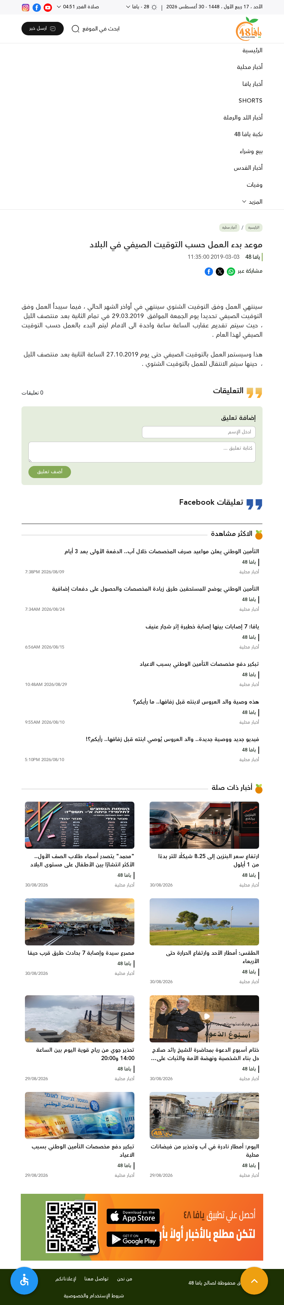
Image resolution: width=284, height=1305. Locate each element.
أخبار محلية (250, 67)
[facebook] (37, 7)
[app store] (133, 1216)
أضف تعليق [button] (49, 472)
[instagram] (25, 7)
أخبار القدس (248, 168)
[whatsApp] (231, 271)
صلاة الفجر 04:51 (80, 7)
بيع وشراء (251, 151)
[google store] (133, 1239)
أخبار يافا (252, 84)
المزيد (255, 201)
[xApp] (220, 271)
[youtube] (48, 7)
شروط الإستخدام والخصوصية (94, 1296)
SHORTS (251, 100)
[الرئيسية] (249, 29)
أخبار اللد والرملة (243, 117)
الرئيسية (252, 50)
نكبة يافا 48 (248, 134)
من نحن (124, 1279)
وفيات (255, 184)
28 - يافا (141, 7)
